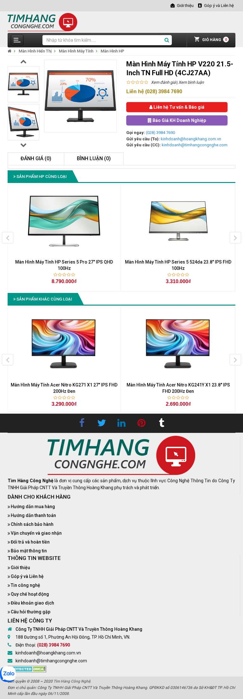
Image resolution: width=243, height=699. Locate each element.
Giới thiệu (20, 567)
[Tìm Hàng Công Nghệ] (42, 21)
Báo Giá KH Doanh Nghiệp (179, 120)
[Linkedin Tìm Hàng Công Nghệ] (121, 423)
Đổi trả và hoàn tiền (30, 541)
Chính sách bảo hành (32, 524)
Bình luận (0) (94, 158)
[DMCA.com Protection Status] (27, 668)
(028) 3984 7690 (160, 132)
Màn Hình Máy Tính (76, 51)
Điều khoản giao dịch (32, 602)
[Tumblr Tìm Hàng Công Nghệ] (161, 423)
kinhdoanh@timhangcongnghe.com (194, 145)
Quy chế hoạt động (30, 594)
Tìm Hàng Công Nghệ (71, 681)
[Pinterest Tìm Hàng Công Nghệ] (141, 423)
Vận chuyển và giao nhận (36, 533)
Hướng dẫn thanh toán (33, 515)
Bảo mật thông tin (29, 550)
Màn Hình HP (112, 51)
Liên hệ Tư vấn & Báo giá (178, 107)
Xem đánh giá (163, 82)
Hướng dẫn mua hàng (33, 506)
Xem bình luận (191, 82)
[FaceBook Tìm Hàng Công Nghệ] (81, 423)
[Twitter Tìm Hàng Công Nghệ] (101, 423)
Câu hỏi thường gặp (30, 611)
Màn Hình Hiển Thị (35, 51)
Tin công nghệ (25, 585)
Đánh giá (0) (36, 158)
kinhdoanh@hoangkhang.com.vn (191, 139)
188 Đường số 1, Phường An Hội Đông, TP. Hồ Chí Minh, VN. (73, 637)
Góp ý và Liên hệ (27, 576)
